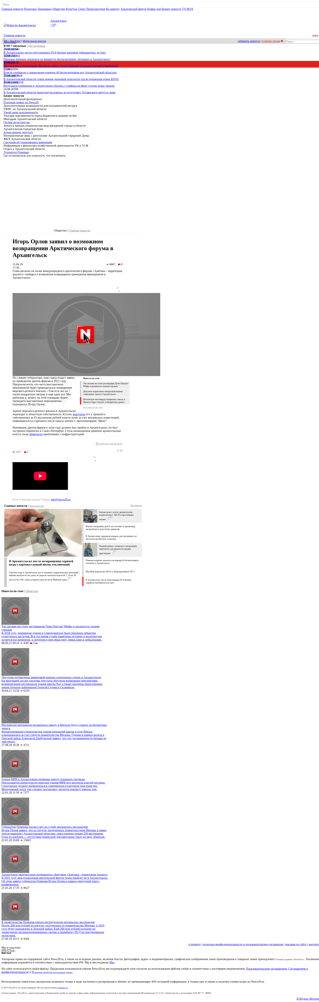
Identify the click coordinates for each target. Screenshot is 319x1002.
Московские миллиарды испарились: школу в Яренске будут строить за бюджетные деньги (104, 400)
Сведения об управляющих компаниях (28, 142)
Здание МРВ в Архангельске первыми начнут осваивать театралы (43, 779)
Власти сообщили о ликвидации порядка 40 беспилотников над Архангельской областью (60, 72)
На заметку (113, 9)
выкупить (79, 414)
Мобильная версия (34, 41)
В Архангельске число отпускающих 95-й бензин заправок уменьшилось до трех (55, 52)
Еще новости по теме (93, 407)
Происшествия (95, 9)
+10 (52, 25)
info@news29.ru (61, 499)
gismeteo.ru (63, 988)
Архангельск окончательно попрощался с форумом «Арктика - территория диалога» (54, 874)
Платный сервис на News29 (21, 102)
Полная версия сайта (15, 12)
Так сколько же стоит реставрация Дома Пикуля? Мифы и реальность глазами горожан (105, 385)
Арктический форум (133, 9)
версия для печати (111, 443)
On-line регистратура (17, 122)
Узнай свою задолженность (21, 112)
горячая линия (271, 41)
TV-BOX (187, 9)
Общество (58, 9)
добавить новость (249, 41)
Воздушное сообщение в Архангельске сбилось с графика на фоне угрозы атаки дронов (59, 85)
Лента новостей (36, 506)
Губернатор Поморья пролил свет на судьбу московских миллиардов (44, 826)
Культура (71, 9)
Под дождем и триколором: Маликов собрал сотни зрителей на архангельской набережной (61, 65)
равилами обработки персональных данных (53, 972)
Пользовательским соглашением (266, 968)
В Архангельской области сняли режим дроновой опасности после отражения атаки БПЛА (61, 79)
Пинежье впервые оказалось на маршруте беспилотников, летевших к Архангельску (57, 59)
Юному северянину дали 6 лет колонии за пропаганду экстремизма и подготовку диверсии (110, 527)
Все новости (136, 505)
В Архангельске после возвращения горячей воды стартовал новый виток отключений (41, 562)
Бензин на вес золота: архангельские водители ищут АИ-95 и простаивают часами (116, 516)
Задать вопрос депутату (18, 132)
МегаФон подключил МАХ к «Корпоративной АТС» (110, 571)
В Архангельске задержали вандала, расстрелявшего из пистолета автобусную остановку (111, 537)
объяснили (36, 434)
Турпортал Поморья (16, 152)
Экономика (44, 9)
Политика (30, 9)
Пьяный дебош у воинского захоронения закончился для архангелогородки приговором (118, 550)
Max (112, 962)
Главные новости (12, 9)
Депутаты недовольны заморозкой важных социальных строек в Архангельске (103, 392)
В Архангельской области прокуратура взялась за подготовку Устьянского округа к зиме (59, 92)
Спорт (82, 9)
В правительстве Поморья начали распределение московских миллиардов (48, 922)
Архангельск (58, 20)
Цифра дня (154, 9)
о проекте (194, 944)
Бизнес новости (171, 9)
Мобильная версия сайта (18, 944)
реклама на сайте (296, 944)
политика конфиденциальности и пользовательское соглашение (243, 944)
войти (315, 35)
